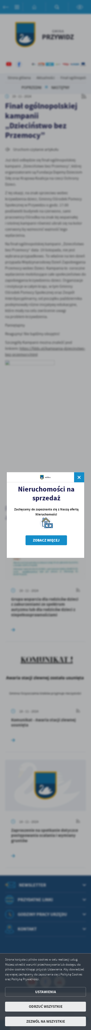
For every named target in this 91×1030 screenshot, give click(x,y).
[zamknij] (79, 477)
